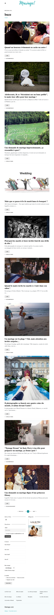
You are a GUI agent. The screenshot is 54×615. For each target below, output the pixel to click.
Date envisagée (7, 565)
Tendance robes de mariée (43, 592)
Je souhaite (7, 575)
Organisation (19, 600)
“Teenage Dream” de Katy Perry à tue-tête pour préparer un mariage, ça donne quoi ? (25, 449)
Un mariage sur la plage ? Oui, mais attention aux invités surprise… (26, 340)
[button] (5, 3)
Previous (21, 511)
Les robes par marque (32, 591)
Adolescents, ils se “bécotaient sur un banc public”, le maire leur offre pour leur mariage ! (26, 95)
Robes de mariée (19, 591)
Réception (30, 596)
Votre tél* (6, 559)
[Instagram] (6, 519)
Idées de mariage (8, 596)
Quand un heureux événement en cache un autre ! (26, 47)
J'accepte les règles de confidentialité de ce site (15, 533)
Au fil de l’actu (8, 591)
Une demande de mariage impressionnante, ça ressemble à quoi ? (24, 148)
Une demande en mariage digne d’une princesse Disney (25, 494)
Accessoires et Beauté (9, 600)
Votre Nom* (7, 549)
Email (6, 527)
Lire (7, 55)
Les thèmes (18, 596)
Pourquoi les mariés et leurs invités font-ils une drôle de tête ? (27, 242)
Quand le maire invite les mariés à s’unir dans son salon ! (26, 287)
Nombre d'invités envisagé (10, 570)
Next (34, 511)
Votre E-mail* (7, 554)
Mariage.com (9, 607)
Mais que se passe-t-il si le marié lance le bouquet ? (26, 201)
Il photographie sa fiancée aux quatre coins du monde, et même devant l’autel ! (24, 404)
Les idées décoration (44, 596)
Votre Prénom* (7, 544)
